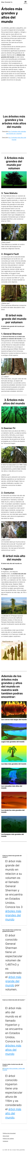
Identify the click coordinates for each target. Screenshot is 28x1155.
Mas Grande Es (6, 2)
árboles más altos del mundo (13, 1050)
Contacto (5, 1141)
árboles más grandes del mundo (13, 915)
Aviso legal (6, 1136)
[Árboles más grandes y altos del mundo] (14, 1070)
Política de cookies (8, 1138)
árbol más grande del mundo (13, 981)
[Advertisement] (14, 98)
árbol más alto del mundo (13, 1113)
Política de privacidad (9, 1133)
